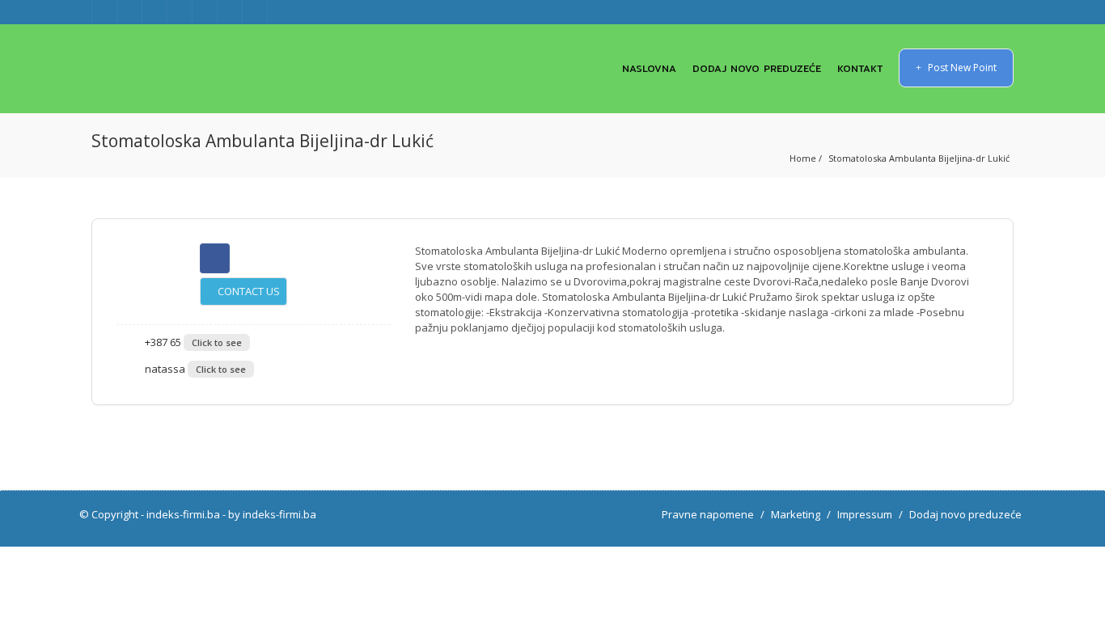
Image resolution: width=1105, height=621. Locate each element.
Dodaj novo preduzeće (965, 514)
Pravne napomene (708, 514)
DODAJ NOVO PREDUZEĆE (756, 68)
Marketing (795, 514)
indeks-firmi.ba (183, 514)
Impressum (864, 514)
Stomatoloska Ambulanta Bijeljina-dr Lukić (919, 158)
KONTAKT (860, 68)
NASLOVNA (649, 68)
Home (803, 158)
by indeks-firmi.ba (272, 514)
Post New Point (961, 67)
